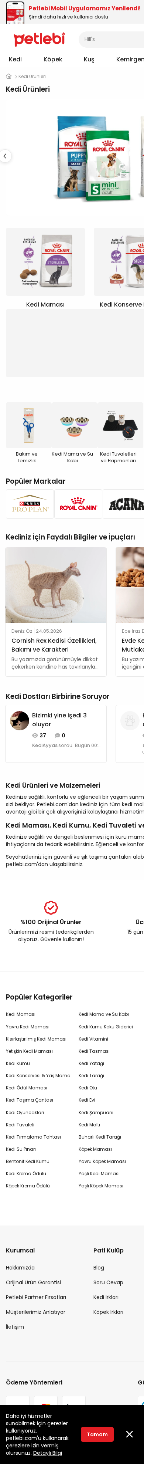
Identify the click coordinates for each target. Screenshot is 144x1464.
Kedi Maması (20, 1014)
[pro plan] (28, 504)
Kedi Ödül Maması (26, 1088)
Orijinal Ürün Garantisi (33, 1282)
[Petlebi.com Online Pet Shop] (39, 39)
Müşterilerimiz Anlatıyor (35, 1312)
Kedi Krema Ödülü (26, 1173)
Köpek (53, 59)
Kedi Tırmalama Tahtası (33, 1137)
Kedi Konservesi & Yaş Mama (38, 1075)
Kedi (15, 59)
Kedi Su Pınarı (21, 1149)
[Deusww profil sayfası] (130, 720)
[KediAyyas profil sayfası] (19, 720)
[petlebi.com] (9, 76)
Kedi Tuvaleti (20, 1125)
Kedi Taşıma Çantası (29, 1100)
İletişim (15, 1327)
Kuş (89, 59)
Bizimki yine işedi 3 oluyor (59, 719)
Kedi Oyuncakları (25, 1112)
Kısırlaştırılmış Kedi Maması (36, 1039)
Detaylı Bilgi (47, 1453)
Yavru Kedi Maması (27, 1027)
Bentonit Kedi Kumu (27, 1161)
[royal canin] (76, 504)
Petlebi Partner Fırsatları (36, 1297)
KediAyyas (45, 745)
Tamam (97, 1434)
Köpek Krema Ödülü (28, 1186)
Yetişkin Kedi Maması (29, 1051)
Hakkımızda (20, 1267)
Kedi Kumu (18, 1063)
